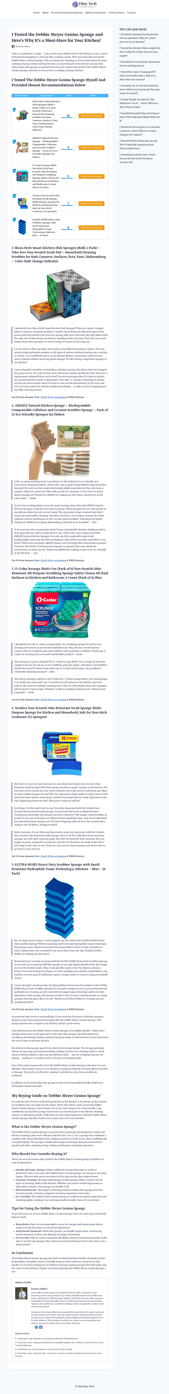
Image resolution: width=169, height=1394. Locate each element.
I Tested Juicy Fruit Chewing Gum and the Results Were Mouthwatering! (47, 1338)
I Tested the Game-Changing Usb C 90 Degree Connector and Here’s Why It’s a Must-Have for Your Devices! (58, 1354)
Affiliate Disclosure (95, 12)
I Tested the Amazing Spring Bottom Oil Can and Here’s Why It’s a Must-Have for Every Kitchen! (139, 38)
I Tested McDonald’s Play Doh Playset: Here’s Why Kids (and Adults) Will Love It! (140, 117)
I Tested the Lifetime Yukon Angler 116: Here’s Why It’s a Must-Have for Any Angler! (140, 52)
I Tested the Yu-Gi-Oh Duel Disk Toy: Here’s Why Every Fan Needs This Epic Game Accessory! (140, 89)
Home (36, 12)
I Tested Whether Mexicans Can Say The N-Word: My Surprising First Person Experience (138, 145)
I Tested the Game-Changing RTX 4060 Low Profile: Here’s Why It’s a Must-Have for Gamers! (138, 76)
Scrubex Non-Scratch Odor (35, 708)
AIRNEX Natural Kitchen (34, 405)
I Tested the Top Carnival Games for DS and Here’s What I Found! (44, 1349)
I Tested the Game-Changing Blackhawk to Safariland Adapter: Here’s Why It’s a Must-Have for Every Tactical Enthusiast (59, 1343)
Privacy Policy (117, 12)
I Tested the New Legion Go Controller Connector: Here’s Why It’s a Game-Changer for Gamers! (140, 131)
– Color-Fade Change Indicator (35, 261)
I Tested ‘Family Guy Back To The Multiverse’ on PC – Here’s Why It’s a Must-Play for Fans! (139, 103)
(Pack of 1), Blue (90, 578)
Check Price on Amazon (91, 116)
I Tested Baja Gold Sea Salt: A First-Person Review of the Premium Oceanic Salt (138, 158)
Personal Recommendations (66, 12)
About (45, 12)
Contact (131, 12)
